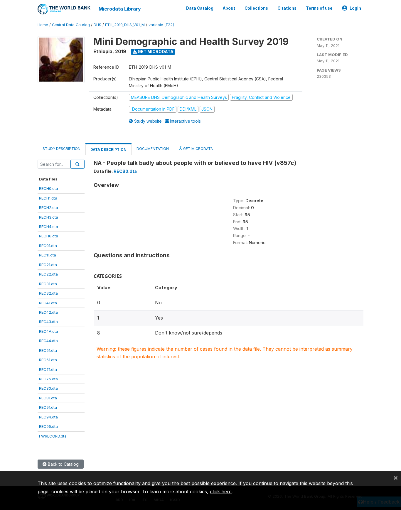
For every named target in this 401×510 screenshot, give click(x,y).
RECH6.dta (48, 236)
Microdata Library (120, 9)
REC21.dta (48, 264)
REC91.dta (48, 407)
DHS (97, 25)
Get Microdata (155, 51)
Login (355, 8)
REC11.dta (47, 255)
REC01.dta (48, 245)
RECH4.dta (48, 226)
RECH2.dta (48, 207)
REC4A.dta (48, 331)
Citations (286, 8)
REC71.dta (48, 369)
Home (43, 25)
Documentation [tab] (153, 148)
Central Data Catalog (71, 25)
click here (221, 491)
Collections (256, 8)
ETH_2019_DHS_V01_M (125, 25)
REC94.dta (48, 417)
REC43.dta (48, 321)
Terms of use (319, 8)
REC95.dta (48, 426)
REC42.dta (48, 312)
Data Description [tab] (108, 149)
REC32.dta (48, 293)
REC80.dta (48, 388)
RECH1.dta (48, 198)
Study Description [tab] (61, 148)
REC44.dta (48, 340)
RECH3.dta (48, 217)
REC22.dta (48, 274)
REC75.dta (48, 378)
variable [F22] (161, 25)
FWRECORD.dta (53, 436)
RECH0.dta (48, 188)
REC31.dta (48, 283)
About (229, 8)
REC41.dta (48, 302)
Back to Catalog (63, 464)
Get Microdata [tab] (197, 148)
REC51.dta (48, 350)
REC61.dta (48, 359)
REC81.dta (48, 398)
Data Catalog (199, 8)
